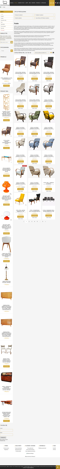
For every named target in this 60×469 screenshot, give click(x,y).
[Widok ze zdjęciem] (51, 52)
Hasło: (1, 432)
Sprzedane (3, 24)
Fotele (2, 14)
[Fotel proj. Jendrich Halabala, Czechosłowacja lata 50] (48, 173)
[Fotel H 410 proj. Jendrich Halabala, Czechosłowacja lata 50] (48, 90)
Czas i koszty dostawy (30, 449)
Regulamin (6, 449)
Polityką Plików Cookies (28, 466)
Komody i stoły (3, 20)
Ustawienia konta (18, 449)
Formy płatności (30, 448)
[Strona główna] (5, 2)
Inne (1, 22)
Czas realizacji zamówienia (30, 451)
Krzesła (2, 16)
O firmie (54, 449)
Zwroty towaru (6, 448)
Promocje (2, 30)
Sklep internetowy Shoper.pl (30, 456)
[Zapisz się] (11, 42)
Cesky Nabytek (20, 75)
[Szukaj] (12, 51)
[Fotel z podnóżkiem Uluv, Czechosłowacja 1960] (34, 201)
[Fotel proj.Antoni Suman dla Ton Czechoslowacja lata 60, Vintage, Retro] (20, 201)
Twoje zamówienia (18, 448)
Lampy (2, 18)
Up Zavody (49, 102)
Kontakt (54, 448)
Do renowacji (3, 26)
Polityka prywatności (42, 448)
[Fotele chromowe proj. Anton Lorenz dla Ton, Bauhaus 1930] (48, 201)
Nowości (2, 28)
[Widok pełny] (53, 52)
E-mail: (1, 428)
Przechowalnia (18, 451)
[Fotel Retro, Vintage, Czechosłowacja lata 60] (20, 63)
